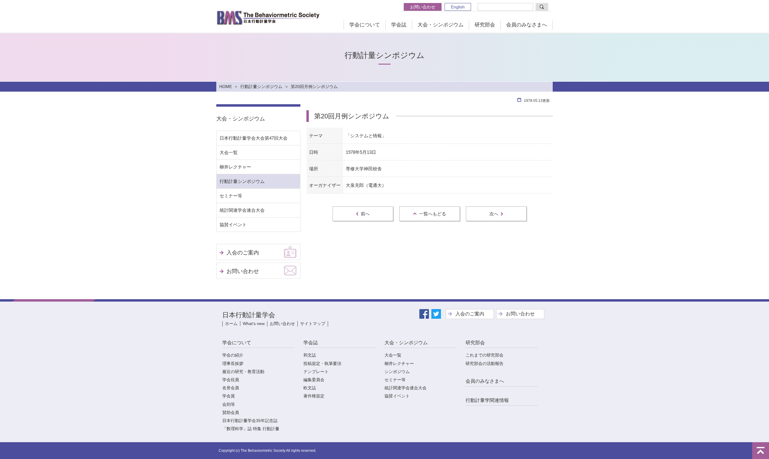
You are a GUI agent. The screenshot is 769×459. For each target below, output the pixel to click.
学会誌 (398, 25)
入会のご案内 (242, 253)
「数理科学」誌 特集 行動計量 (250, 428)
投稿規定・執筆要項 (322, 363)
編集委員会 (313, 379)
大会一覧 (229, 152)
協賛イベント (233, 224)
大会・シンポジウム (441, 25)
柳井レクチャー (235, 166)
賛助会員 (230, 412)
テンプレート (316, 371)
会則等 (228, 404)
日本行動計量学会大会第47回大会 (253, 138)
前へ (365, 213)
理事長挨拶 (232, 363)
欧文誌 (309, 387)
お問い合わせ (422, 7)
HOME (225, 86)
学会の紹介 (232, 355)
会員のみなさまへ (526, 25)
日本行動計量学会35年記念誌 (250, 420)
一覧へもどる (432, 213)
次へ (493, 213)
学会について (364, 25)
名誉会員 (230, 387)
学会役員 (230, 379)
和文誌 (309, 355)
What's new (254, 323)
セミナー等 (231, 195)
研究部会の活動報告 (484, 363)
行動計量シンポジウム (261, 86)
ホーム (231, 323)
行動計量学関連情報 (487, 400)
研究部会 (485, 25)
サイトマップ (312, 323)
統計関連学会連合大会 (242, 210)
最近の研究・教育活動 (243, 371)
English (458, 7)
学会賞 (228, 396)
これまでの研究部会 (484, 355)
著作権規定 (313, 396)
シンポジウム (397, 371)
